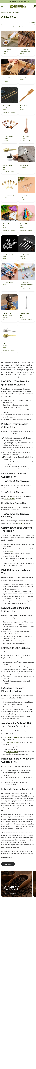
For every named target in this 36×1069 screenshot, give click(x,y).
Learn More (8, 864)
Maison (3, 12)
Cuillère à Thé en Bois (8, 78)
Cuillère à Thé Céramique (24, 225)
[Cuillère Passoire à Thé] (9, 154)
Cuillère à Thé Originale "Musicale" (26, 283)
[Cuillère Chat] (26, 154)
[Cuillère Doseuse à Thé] (9, 213)
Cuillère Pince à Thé (9, 282)
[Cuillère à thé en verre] (26, 185)
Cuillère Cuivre (24, 78)
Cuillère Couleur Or (9, 196)
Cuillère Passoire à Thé (8, 166)
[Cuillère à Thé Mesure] (26, 243)
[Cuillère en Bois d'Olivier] (9, 125)
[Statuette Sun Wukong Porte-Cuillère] (9, 302)
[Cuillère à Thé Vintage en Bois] (26, 39)
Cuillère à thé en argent (8, 255)
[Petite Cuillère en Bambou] (26, 95)
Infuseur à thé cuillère (7, 344)
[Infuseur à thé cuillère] (9, 333)
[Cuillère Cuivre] (26, 67)
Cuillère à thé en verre (25, 196)
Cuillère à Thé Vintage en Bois (25, 50)
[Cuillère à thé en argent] (9, 243)
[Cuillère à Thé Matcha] (9, 95)
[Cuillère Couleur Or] (9, 185)
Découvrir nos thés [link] (9, 893)
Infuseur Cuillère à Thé (25, 314)
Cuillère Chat (24, 165)
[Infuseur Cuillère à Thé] (26, 302)
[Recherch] (30, 6)
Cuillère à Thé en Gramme (8, 50)
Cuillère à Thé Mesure (24, 255)
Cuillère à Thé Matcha (7, 107)
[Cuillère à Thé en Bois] (9, 67)
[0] (33, 6)
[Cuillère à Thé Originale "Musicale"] (26, 271)
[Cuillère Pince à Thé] (9, 271)
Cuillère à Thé (16, 12)
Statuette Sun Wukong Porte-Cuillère (7, 315)
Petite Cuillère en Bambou (25, 107)
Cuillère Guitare (25, 136)
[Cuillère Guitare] (26, 125)
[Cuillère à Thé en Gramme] (9, 39)
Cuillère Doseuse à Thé (8, 225)
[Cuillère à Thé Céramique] (26, 213)
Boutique (9, 12)
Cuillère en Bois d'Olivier (8, 137)
